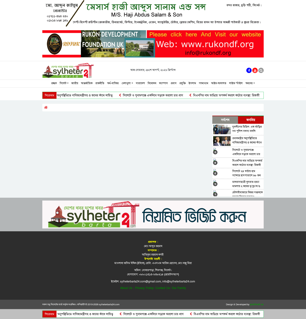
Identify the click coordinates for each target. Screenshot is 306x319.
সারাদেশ (140, 83)
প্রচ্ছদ (54, 83)
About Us (126, 288)
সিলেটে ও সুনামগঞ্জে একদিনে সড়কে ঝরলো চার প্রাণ (144, 95)
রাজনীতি (99, 83)
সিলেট (63, 83)
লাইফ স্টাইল (236, 83)
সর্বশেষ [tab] (225, 120)
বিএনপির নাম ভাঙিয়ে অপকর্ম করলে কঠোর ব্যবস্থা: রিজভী (217, 95)
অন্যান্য (249, 83)
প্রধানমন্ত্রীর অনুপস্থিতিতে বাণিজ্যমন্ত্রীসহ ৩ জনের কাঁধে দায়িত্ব (69, 95)
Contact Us (162, 288)
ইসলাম (192, 83)
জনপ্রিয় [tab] (250, 120)
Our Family (179, 288)
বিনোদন (152, 83)
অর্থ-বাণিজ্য (113, 83)
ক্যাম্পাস (163, 83)
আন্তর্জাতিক (87, 83)
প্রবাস (174, 83)
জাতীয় (74, 83)
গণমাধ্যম (203, 83)
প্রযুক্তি (182, 83)
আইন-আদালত (218, 83)
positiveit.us (257, 304)
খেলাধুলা (126, 83)
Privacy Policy (144, 288)
